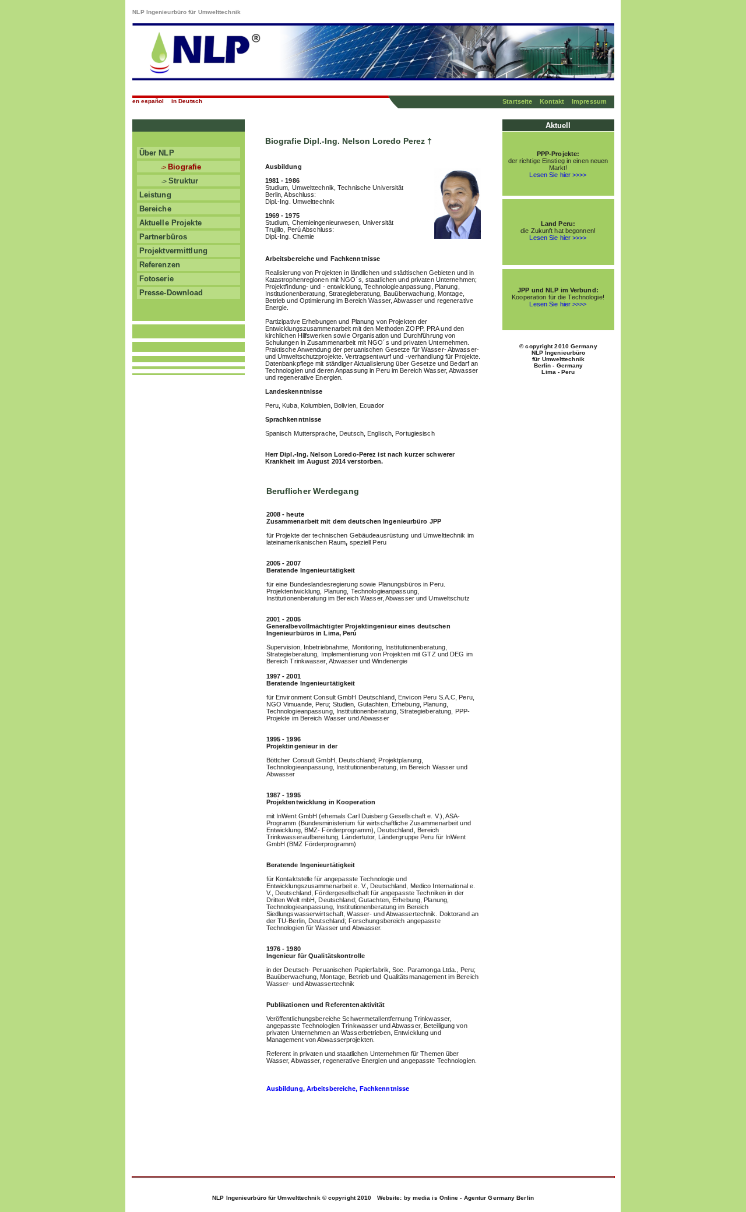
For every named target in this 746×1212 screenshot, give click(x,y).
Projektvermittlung (172, 250)
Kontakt (552, 101)
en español (148, 101)
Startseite (518, 101)
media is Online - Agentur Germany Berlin (473, 1198)
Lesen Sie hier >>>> (557, 174)
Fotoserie (155, 278)
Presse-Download (170, 292)
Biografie (192, 166)
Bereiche (154, 208)
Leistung (154, 194)
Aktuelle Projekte (169, 222)
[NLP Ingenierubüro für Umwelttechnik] (373, 77)
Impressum (589, 101)
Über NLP (155, 153)
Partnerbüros (162, 236)
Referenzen (158, 264)
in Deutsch (186, 101)
